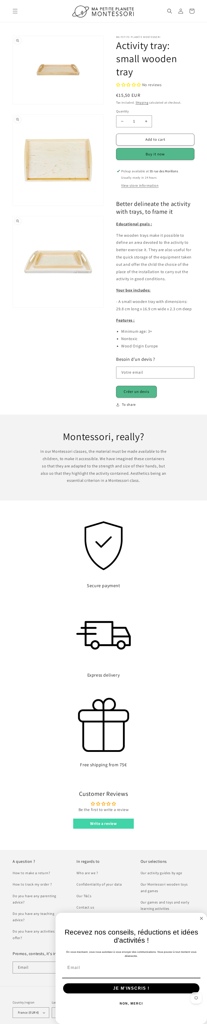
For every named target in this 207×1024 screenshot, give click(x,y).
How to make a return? (31, 873)
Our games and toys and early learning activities (165, 905)
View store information (140, 185)
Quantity (122, 111)
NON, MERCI (131, 1003)
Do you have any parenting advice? (34, 899)
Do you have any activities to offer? (36, 934)
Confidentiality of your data (99, 884)
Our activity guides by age (161, 873)
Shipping (142, 102)
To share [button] (129, 404)
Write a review (103, 823)
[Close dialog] (201, 918)
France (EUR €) (28, 1012)
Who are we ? (87, 873)
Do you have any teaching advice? (33, 916)
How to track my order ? (32, 884)
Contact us (85, 907)
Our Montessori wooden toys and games (164, 887)
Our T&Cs (83, 896)
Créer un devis (136, 391)
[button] (15, 11)
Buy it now (155, 154)
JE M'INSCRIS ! (131, 988)
